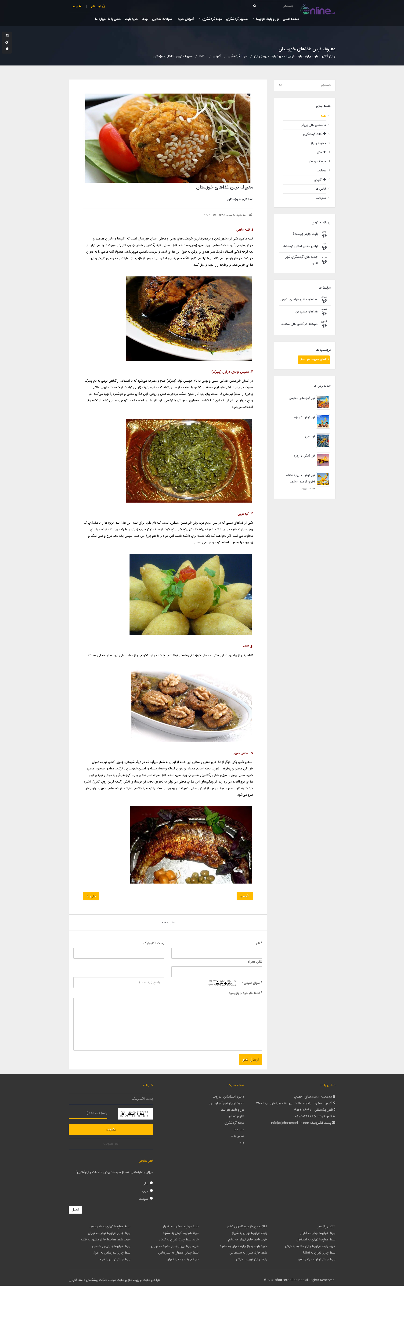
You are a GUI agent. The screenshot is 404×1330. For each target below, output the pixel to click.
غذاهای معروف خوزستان (314, 359)
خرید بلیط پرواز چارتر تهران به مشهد (243, 1246)
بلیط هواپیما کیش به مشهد (180, 1233)
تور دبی (310, 436)
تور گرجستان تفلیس (302, 398)
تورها (145, 19)
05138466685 (305, 1116)
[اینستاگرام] (7, 36)
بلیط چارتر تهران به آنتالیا (319, 1253)
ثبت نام (96, 6)
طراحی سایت (151, 1280)
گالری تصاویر (235, 1116)
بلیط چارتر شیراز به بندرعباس (248, 1253)
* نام (259, 943)
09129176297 (303, 1110)
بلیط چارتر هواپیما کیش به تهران (109, 1233)
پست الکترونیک (153, 943)
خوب (145, 1191)
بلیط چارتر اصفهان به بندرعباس (178, 1253)
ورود (75, 6)
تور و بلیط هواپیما (267, 19)
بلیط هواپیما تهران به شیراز (249, 1233)
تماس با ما (114, 19)
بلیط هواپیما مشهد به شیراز (180, 1226)
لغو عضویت (111, 1144)
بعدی (243, 896)
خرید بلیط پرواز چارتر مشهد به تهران (174, 1246)
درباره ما (100, 19)
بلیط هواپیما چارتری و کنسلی (111, 1246)
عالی (145, 1183)
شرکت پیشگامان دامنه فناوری (88, 1280)
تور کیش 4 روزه (304, 417)
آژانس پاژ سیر (326, 1226)
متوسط (143, 1199)
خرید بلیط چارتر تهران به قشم (247, 1240)
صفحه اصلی (291, 19)
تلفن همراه (255, 962)
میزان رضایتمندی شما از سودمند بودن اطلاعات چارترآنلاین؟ (114, 1172)
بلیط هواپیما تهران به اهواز (317, 1233)
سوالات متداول (162, 19)
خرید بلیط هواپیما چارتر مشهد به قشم (105, 1240)
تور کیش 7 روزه (304, 456)
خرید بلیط (131, 19)
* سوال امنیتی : (252, 983)
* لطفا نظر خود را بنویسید (245, 993)
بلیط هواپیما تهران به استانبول (315, 1240)
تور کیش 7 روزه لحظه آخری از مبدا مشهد (300, 478)
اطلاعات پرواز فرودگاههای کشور (247, 1226)
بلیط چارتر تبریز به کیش (251, 1259)
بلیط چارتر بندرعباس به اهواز (111, 1253)
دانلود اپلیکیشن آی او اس (226, 1103)
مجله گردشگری (211, 19)
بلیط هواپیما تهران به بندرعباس (110, 1226)
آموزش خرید (185, 19)
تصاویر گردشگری (237, 19)
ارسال (75, 1210)
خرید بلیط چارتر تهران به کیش (178, 1240)
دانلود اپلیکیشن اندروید (228, 1097)
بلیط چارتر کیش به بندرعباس (316, 1259)
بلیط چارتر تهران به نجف (114, 1259)
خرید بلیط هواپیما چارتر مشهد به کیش (310, 1246)
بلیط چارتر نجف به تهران (182, 1259)
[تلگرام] (7, 42)
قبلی (92, 896)
